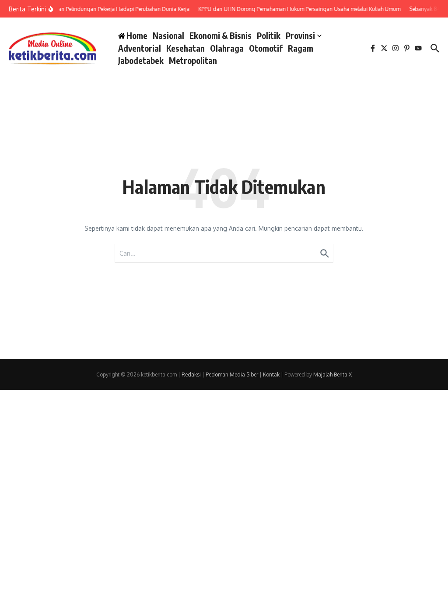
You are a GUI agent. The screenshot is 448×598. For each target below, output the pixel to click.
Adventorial (139, 48)
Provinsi (300, 35)
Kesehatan (185, 48)
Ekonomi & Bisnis (220, 35)
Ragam (300, 48)
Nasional (168, 35)
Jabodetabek (141, 60)
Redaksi (191, 374)
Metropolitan (193, 60)
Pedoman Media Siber (232, 374)
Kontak (271, 374)
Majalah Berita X (332, 374)
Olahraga (227, 48)
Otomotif (266, 48)
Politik (268, 35)
